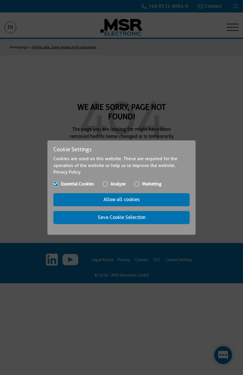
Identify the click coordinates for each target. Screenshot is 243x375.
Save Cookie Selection (122, 217)
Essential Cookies (77, 184)
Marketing (152, 184)
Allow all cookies (121, 199)
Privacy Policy (67, 172)
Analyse (118, 184)
